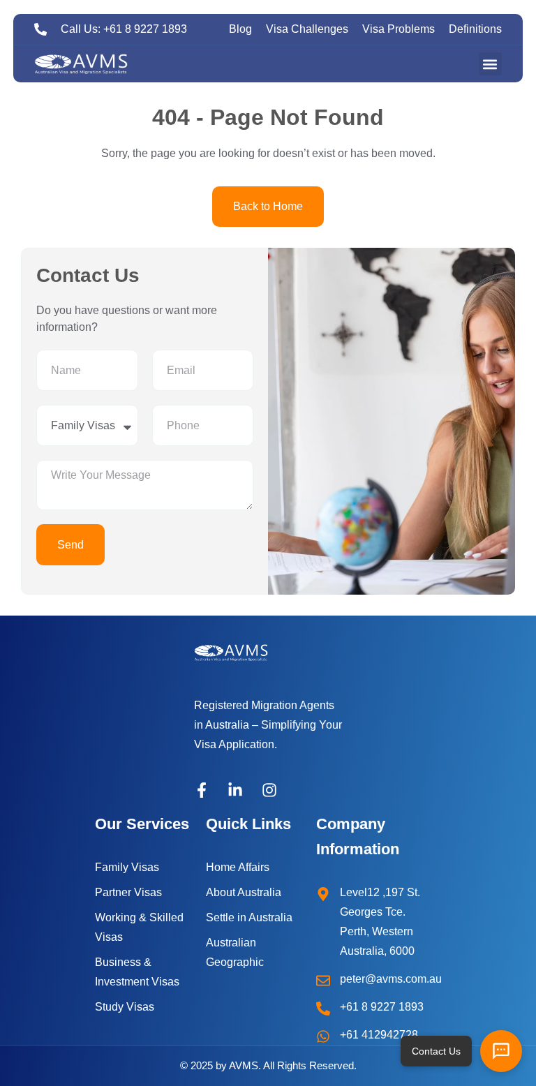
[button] (490, 63)
